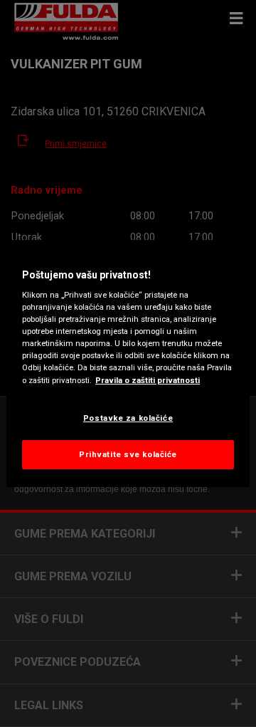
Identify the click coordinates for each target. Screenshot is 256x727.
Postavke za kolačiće (128, 418)
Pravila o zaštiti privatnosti (147, 380)
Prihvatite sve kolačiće (128, 454)
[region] (128, 364)
